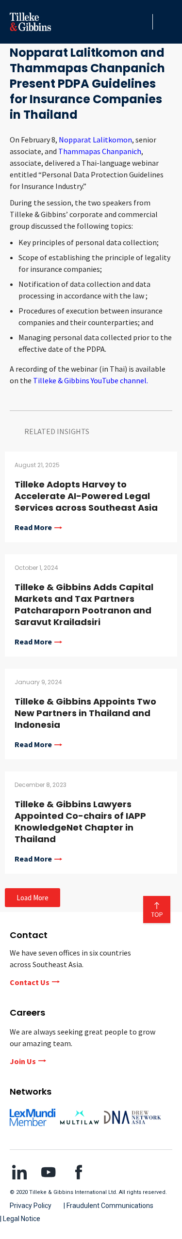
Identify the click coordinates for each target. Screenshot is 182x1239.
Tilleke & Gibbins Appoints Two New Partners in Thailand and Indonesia (85, 713)
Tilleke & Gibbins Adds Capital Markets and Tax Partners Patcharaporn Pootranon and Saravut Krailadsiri (84, 604)
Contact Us (30, 982)
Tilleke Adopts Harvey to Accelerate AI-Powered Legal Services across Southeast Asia (86, 496)
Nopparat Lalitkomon (95, 139)
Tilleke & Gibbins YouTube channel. (90, 380)
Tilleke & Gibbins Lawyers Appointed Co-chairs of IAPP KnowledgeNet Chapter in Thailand (80, 821)
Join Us (23, 1061)
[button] (142, 22)
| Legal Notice (20, 1219)
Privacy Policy (30, 1205)
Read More (33, 527)
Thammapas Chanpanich (99, 151)
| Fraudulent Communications (108, 1205)
